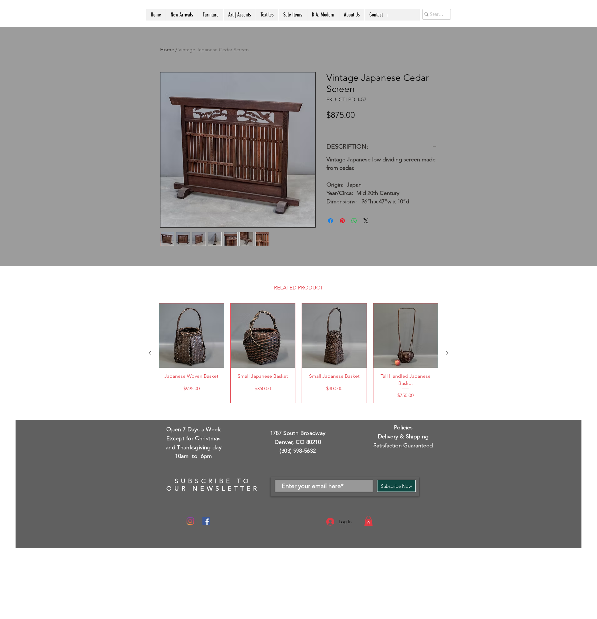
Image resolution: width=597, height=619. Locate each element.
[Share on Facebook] (330, 220)
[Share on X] (366, 220)
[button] (368, 521)
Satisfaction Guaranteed (403, 445)
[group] (298, 353)
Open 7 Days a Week (193, 429)
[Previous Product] (150, 353)
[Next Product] (447, 353)
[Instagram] (190, 521)
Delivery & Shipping (403, 436)
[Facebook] (206, 521)
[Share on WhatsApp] (354, 220)
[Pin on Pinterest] (342, 220)
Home (167, 50)
